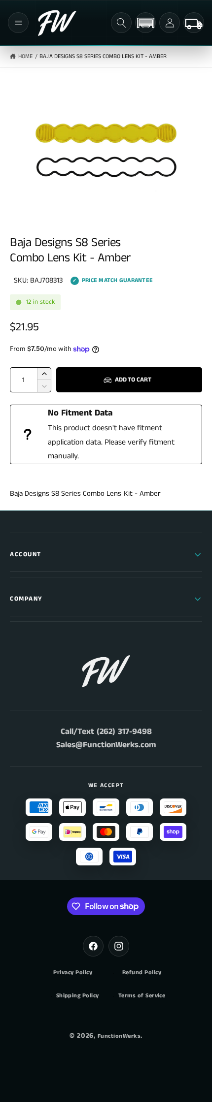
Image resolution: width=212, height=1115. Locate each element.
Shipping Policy (77, 996)
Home (25, 56)
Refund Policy (141, 973)
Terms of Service (142, 996)
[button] (18, 22)
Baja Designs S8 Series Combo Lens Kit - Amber (103, 56)
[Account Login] (169, 22)
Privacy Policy (72, 973)
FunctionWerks (119, 1036)
